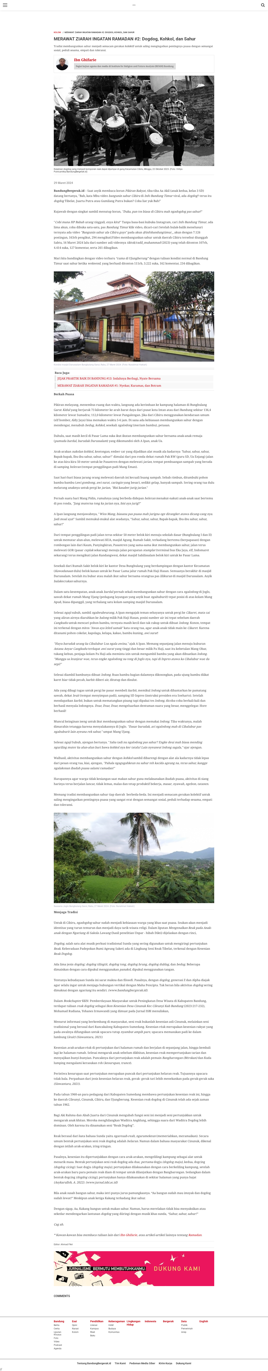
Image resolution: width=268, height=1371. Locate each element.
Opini (74, 1325)
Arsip (183, 1332)
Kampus (94, 1328)
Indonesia (150, 1321)
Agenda (57, 1348)
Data (184, 1321)
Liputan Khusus (57, 1333)
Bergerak (168, 1321)
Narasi (75, 1328)
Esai (74, 1321)
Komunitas (113, 1332)
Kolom (57, 32)
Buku (92, 1335)
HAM (110, 1325)
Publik (184, 1325)
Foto (56, 1338)
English (203, 1321)
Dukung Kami (183, 1363)
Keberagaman (116, 1321)
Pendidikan (96, 1321)
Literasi (93, 1325)
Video (56, 1341)
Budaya (112, 1328)
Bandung (59, 1321)
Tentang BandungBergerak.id (94, 1363)
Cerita (57, 1328)
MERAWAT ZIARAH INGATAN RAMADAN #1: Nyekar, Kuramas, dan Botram (109, 386)
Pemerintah (187, 1328)
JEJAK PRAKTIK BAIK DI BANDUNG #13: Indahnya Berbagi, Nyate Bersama (109, 378)
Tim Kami (120, 1363)
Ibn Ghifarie (128, 1235)
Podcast (58, 1345)
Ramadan (194, 1235)
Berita (56, 1325)
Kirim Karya (165, 1363)
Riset (92, 1332)
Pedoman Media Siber (142, 1363)
